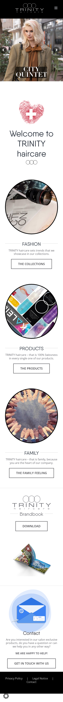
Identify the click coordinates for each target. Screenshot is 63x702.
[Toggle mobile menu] (56, 8)
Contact (31, 682)
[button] (6, 696)
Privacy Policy (14, 678)
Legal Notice (40, 678)
